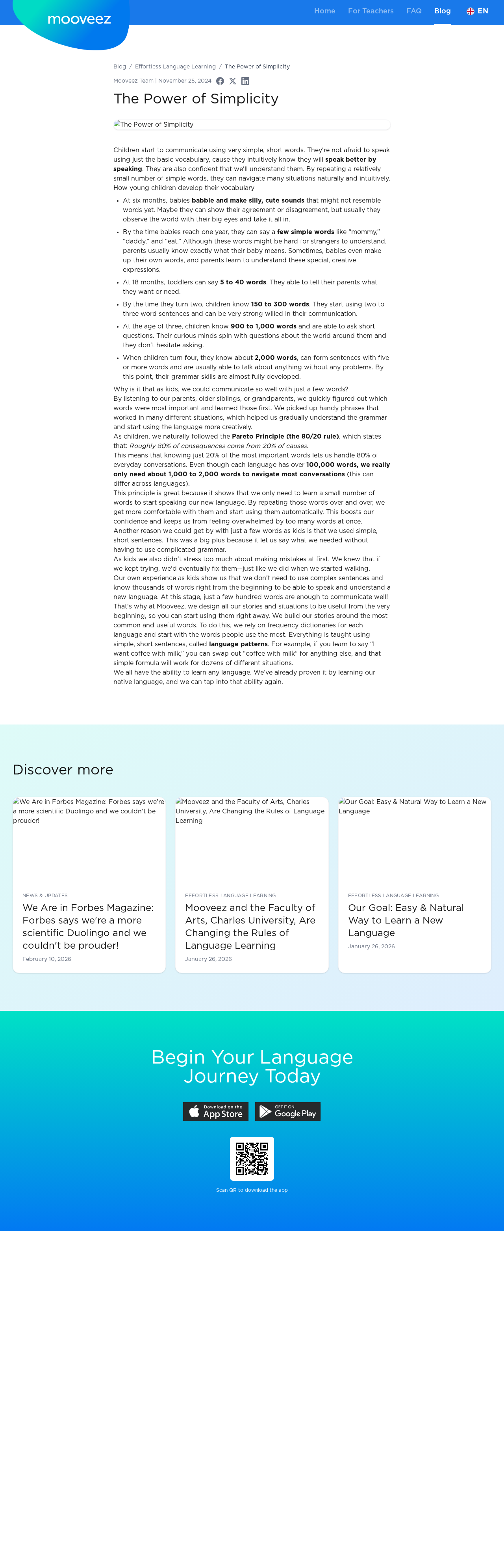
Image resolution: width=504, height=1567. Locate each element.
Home (324, 11)
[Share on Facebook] (220, 81)
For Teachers (371, 11)
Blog (442, 11)
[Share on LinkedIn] (245, 81)
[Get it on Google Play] (288, 1111)
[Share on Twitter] (233, 81)
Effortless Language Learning (175, 67)
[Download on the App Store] (216, 1111)
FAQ (414, 11)
